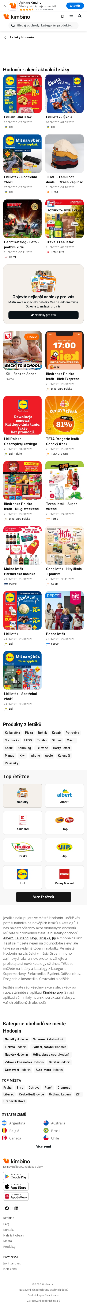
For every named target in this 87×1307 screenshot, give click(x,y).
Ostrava (34, 1087)
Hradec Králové (14, 1101)
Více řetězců (43, 896)
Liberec (8, 1094)
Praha (7, 1087)
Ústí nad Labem (60, 1094)
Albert (8, 938)
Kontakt (8, 1230)
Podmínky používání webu (43, 1295)
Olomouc (63, 1087)
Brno (20, 1087)
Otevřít (75, 6)
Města (7, 1241)
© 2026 (43, 1284)
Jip (54, 938)
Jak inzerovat (12, 1263)
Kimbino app (53, 992)
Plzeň (48, 1087)
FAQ (6, 1224)
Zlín (78, 1094)
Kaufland (22, 938)
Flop (33, 938)
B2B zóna (10, 1269)
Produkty (9, 1247)
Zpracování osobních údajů (43, 1301)
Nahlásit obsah (13, 1235)
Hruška (44, 938)
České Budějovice (31, 1094)
